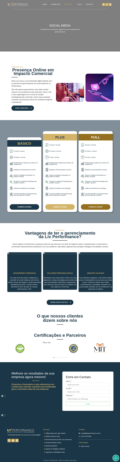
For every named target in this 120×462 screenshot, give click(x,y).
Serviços (68, 4)
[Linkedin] (110, 4)
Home (44, 4)
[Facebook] (103, 4)
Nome (68, 381)
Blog (79, 4)
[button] (9, 349)
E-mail (69, 388)
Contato (89, 4)
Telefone (69, 395)
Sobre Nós (55, 4)
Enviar (88, 404)
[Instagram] (106, 4)
